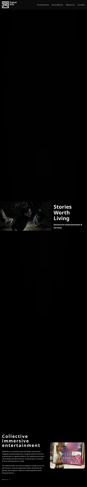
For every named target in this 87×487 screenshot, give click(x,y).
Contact (81, 4)
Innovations (57, 4)
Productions (43, 4)
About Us (70, 4)
